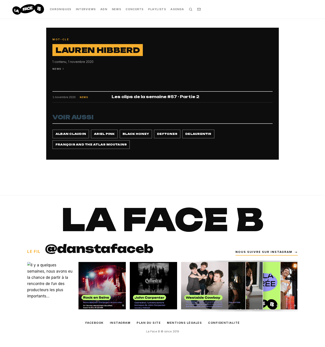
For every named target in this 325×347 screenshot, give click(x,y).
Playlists (157, 9)
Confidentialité (224, 322)
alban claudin (70, 134)
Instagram (120, 322)
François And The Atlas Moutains (91, 144)
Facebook (94, 322)
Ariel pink (104, 134)
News (116, 9)
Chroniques (60, 9)
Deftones (167, 134)
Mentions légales (184, 322)
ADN (103, 9)
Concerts (135, 9)
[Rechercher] (191, 9)
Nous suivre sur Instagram (266, 252)
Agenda (177, 9)
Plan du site (149, 322)
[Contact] (199, 9)
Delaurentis (198, 134)
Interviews (86, 9)
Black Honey (136, 134)
